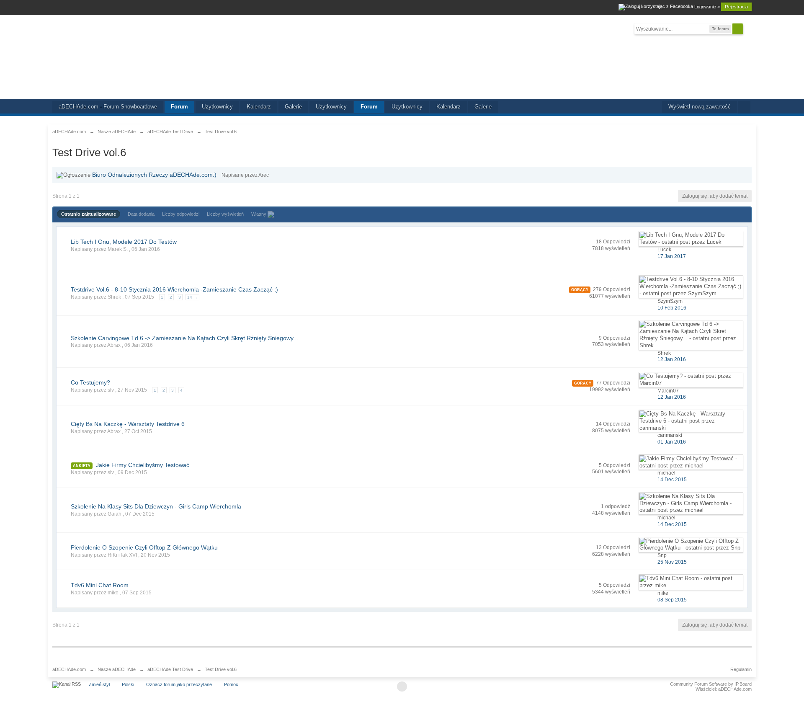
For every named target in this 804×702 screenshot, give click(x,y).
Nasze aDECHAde (117, 669)
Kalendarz (259, 106)
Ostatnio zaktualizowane (88, 214)
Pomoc (231, 684)
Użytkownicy (217, 106)
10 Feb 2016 (671, 308)
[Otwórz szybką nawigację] (744, 107)
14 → (192, 297)
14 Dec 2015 (672, 480)
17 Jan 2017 (671, 256)
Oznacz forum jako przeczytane (179, 684)
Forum (179, 106)
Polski (128, 684)
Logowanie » (707, 6)
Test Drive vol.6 (221, 669)
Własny (259, 214)
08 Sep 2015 (672, 600)
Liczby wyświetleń (225, 214)
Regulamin (741, 669)
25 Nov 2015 (672, 562)
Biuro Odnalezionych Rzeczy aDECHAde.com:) (154, 174)
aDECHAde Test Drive (170, 669)
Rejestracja (736, 6)
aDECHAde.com (69, 669)
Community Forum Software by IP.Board (711, 684)
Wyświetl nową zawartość (699, 106)
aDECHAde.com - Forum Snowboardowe (108, 106)
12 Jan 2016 (671, 359)
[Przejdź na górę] (402, 686)
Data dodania (141, 214)
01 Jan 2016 (671, 442)
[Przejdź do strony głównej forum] (402, 57)
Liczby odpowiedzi (180, 214)
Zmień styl (99, 684)
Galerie (293, 106)
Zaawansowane (748, 28)
